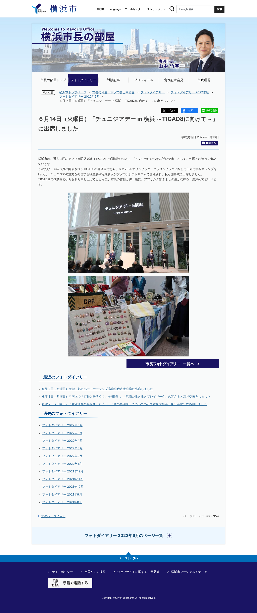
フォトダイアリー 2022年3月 (62, 448)
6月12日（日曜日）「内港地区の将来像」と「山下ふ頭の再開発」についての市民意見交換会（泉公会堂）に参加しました (124, 404)
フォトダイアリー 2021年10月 (63, 487)
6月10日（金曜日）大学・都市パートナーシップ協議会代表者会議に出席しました (97, 389)
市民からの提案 (95, 571)
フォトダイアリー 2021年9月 (62, 494)
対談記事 (113, 80)
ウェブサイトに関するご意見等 (138, 571)
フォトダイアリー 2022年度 (190, 92)
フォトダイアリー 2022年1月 (62, 464)
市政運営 (203, 80)
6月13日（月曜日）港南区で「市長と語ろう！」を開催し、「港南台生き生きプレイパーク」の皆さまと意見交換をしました (126, 396)
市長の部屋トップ (53, 80)
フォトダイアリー (83, 80)
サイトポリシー (62, 571)
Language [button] (115, 9)
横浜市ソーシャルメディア (189, 571)
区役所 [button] (101, 9)
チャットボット (156, 9)
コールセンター (134, 9)
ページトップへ (128, 558)
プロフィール (143, 80)
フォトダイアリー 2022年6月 (79, 96)
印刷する (211, 143)
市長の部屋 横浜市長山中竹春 (113, 92)
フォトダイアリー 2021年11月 (62, 479)
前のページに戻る (53, 516)
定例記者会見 (173, 80)
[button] (128, 535)
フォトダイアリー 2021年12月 (62, 471)
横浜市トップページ (72, 92)
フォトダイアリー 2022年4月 (62, 441)
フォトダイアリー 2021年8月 (62, 502)
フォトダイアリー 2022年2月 (62, 456)
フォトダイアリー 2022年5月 (62, 433)
